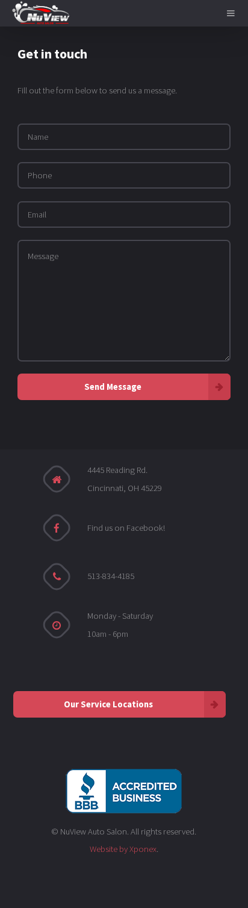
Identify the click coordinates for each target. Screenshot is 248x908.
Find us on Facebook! (126, 527)
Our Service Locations (108, 704)
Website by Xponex (123, 849)
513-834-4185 (110, 576)
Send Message (112, 386)
